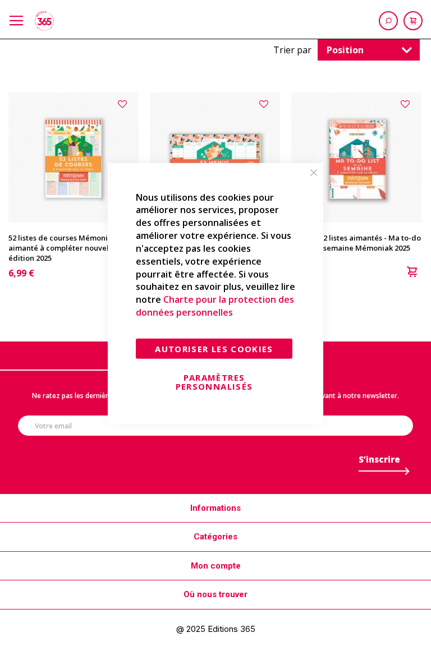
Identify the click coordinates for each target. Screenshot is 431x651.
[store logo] (44, 20)
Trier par (292, 50)
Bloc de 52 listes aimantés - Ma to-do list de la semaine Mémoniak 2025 (356, 243)
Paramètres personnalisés (214, 382)
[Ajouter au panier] (412, 273)
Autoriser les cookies (214, 348)
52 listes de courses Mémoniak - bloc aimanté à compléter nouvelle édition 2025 (72, 248)
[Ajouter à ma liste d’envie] (123, 103)
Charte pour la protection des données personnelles (215, 305)
